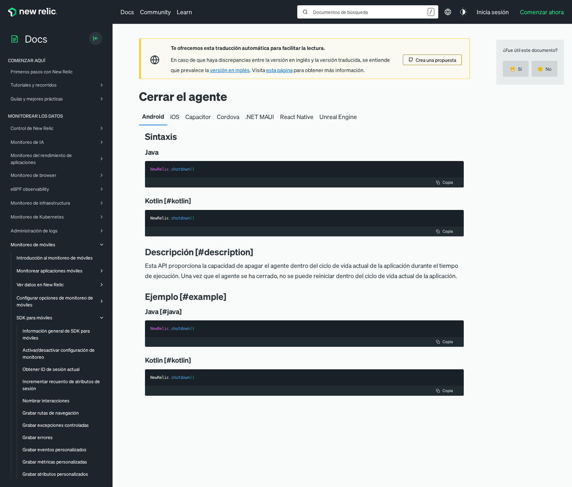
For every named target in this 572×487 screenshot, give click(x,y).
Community (155, 12)
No (544, 69)
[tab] (153, 116)
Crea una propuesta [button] (436, 60)
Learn (184, 12)
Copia (448, 182)
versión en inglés (230, 70)
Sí (516, 69)
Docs (127, 12)
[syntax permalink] (182, 136)
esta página (279, 70)
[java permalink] (163, 152)
